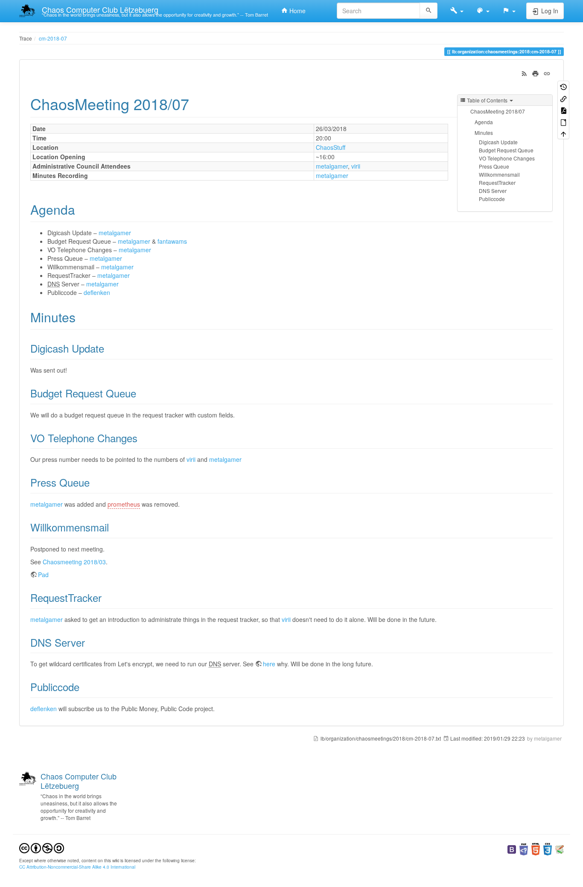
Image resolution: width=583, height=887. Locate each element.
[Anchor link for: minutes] (82, 316)
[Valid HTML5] (535, 848)
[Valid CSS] (547, 848)
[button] (457, 10)
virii (355, 166)
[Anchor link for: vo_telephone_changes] (142, 437)
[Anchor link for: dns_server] (90, 642)
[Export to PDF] (563, 110)
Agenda (484, 121)
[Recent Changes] (524, 72)
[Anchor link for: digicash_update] (109, 348)
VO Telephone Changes (507, 158)
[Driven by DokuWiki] (559, 848)
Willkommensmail (499, 174)
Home (297, 10)
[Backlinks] (563, 98)
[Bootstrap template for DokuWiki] (511, 848)
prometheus (124, 504)
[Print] (535, 72)
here (269, 663)
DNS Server (493, 190)
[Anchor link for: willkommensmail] (114, 527)
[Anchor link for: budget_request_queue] (141, 393)
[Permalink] (547, 72)
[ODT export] (563, 121)
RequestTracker (497, 182)
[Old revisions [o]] (563, 86)
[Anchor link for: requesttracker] (107, 597)
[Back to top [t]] (563, 133)
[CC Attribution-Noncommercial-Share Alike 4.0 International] (41, 847)
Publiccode (492, 198)
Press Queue (494, 166)
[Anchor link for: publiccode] (84, 686)
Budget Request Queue (506, 150)
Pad (43, 574)
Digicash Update (498, 142)
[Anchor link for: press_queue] (95, 482)
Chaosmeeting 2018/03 (74, 561)
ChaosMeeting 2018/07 (497, 111)
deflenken (97, 292)
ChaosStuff (330, 147)
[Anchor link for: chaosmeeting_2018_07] (197, 103)
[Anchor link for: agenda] (81, 209)
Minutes (484, 132)
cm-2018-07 (53, 38)
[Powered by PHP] (523, 848)
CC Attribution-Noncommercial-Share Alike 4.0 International (77, 867)
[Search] (429, 11)
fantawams (172, 241)
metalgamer (332, 166)
